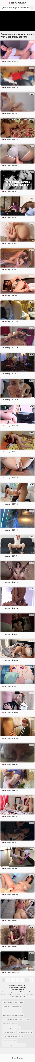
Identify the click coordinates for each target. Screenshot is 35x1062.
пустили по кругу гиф (9, 1032)
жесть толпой (19, 1002)
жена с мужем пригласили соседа (13, 1015)
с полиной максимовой (25, 1032)
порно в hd (18, 992)
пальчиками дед (8, 1002)
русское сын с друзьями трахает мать (14, 1045)
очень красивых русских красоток (13, 1036)
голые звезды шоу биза (10, 1024)
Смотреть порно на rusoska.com (17, 985)
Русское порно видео (17, 990)
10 (31, 980)
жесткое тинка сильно (9, 1041)
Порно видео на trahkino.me (17, 987)
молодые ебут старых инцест (11, 1028)
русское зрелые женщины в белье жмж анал (16, 1019)
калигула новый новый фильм (12, 1011)
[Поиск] (32, 8)
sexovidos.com (18, 2)
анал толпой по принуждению (12, 1007)
